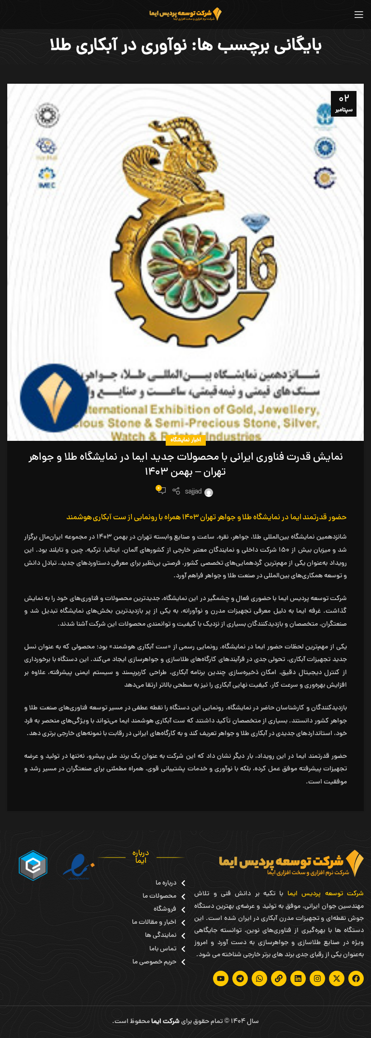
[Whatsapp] (259, 978)
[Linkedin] (298, 978)
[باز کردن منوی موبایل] (359, 14)
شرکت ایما (165, 1022)
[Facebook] (356, 978)
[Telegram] (240, 978)
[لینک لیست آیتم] (159, 883)
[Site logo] (185, 15)
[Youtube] (220, 978)
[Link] (278, 978)
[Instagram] (317, 978)
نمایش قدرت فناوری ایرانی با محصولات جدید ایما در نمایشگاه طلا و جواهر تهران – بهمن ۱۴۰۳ (186, 465)
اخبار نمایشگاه (186, 440)
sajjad (193, 492)
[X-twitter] (336, 978)
